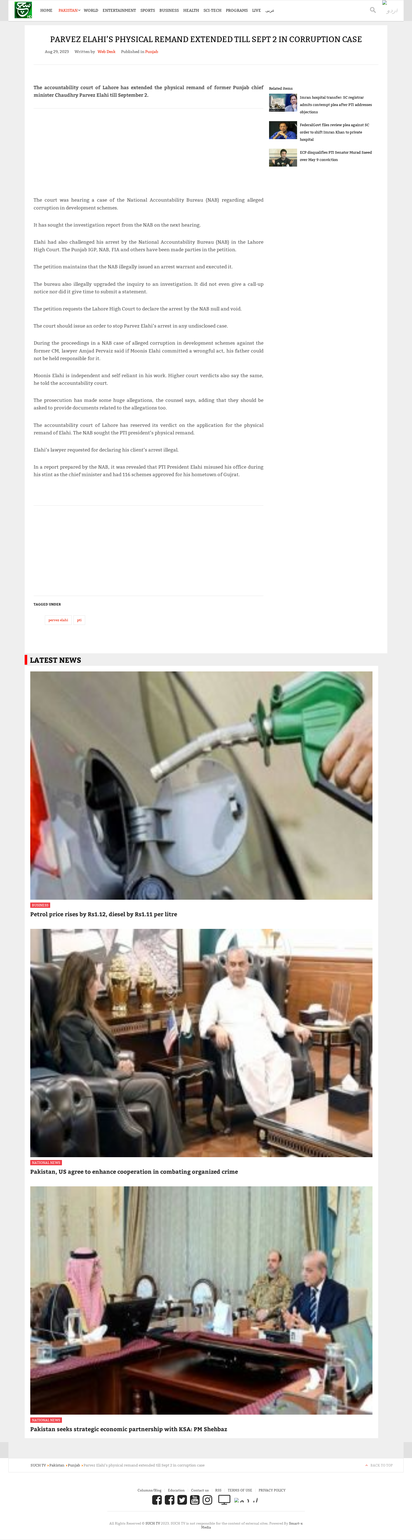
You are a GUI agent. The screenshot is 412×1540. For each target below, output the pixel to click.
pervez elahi (58, 620)
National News (46, 1163)
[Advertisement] (148, 150)
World (91, 10)
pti (79, 620)
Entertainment (119, 10)
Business (169, 10)
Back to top (382, 1465)
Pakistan (68, 10)
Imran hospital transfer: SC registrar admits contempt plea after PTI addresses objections (336, 104)
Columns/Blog (149, 1490)
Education (176, 1490)
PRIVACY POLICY (272, 1490)
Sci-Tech (212, 10)
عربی (269, 10)
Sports (147, 10)
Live (256, 10)
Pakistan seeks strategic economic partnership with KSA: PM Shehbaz (128, 1429)
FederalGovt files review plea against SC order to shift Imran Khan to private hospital (334, 132)
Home (46, 10)
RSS (218, 1490)
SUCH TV (153, 1523)
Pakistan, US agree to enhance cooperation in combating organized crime (134, 1171)
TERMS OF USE (240, 1490)
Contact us (200, 1490)
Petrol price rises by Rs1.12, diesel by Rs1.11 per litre (103, 914)
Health (191, 10)
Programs (237, 10)
